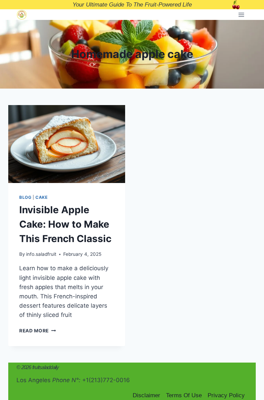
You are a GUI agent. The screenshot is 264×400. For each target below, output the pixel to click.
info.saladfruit (41, 254)
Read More (37, 330)
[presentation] (66, 144)
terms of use (184, 395)
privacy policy (226, 395)
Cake (41, 197)
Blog (25, 197)
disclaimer (146, 395)
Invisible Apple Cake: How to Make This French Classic (65, 224)
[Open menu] (241, 14)
